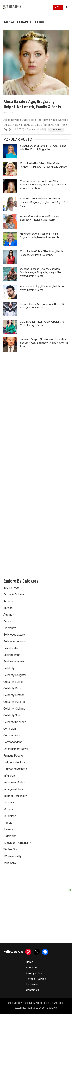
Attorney (8, 614)
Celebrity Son (11, 715)
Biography (9, 628)
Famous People (13, 755)
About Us (31, 967)
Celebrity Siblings (14, 708)
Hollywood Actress (15, 769)
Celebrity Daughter (14, 675)
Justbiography (49, 1008)
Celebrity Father (13, 681)
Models (8, 809)
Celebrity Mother (13, 695)
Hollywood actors (14, 762)
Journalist (9, 802)
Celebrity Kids (12, 688)
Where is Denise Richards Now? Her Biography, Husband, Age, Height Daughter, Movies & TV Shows (43, 184)
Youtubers (9, 863)
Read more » (56, 130)
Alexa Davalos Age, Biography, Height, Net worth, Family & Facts (32, 104)
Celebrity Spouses (14, 722)
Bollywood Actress (15, 641)
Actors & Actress (13, 594)
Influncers (9, 775)
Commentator (11, 735)
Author (7, 621)
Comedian (9, 728)
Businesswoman (13, 661)
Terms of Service (36, 978)
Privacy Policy (34, 973)
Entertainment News (15, 749)
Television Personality (17, 842)
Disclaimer (32, 984)
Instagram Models (14, 782)
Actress (8, 601)
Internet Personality (15, 795)
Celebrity (9, 668)
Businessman (11, 655)
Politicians (9, 836)
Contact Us (32, 990)
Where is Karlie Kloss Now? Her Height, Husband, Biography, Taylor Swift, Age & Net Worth (44, 202)
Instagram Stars (13, 789)
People (7, 822)
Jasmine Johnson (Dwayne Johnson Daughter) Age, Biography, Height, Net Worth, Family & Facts (40, 272)
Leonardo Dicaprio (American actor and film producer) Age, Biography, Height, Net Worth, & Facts (44, 343)
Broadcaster (10, 648)
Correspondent (12, 742)
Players (8, 829)
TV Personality (12, 856)
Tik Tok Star (10, 849)
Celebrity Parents (14, 701)
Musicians (9, 816)
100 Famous (11, 587)
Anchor (7, 608)
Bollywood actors (14, 634)
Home (29, 962)
